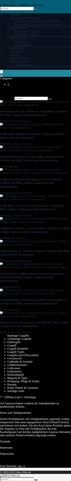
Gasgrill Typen (18, 28)
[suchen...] (35, 9)
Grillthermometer (24, 64)
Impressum (6, 447)
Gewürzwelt (14, 358)
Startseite (5, 441)
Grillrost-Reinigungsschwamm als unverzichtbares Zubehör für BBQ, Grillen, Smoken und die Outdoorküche (31, 183)
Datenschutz (7, 453)
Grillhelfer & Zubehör (12, 238)
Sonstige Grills (18, 38)
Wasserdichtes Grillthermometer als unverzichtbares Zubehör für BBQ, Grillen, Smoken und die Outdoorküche (32, 277)
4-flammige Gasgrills (19, 338)
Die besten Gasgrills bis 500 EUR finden (38, 24)
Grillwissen (13, 368)
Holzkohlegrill (15, 374)
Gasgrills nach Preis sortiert (25, 18)
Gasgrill (11, 345)
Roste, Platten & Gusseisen (15, 121)
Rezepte (12, 384)
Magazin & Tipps (17, 378)
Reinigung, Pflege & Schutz (16, 143)
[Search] (1, 76)
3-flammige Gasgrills (27, 31)
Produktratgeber (19, 61)
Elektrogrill (21, 41)
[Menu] (1, 72)
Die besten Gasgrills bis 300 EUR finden (38, 21)
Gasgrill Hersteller (17, 348)
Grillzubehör (14, 371)
